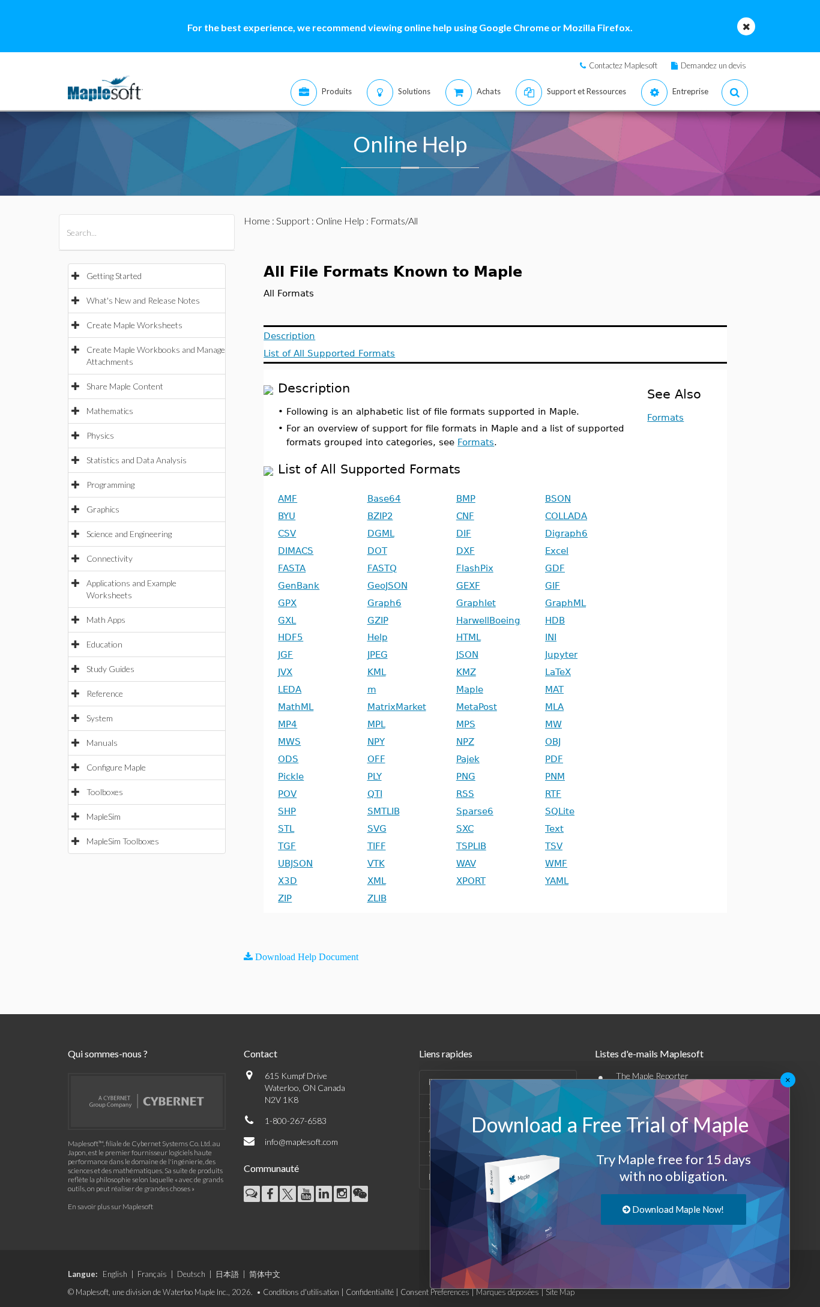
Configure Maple (116, 767)
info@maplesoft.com (301, 1142)
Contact (260, 1053)
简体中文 (264, 1274)
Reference (104, 693)
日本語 (227, 1274)
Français (152, 1274)
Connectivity (109, 558)
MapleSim (103, 816)
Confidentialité (370, 1292)
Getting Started (114, 276)
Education (104, 644)
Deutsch (191, 1274)
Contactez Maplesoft (623, 65)
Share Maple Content (124, 386)
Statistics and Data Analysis (136, 460)
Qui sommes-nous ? (108, 1053)
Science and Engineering (129, 534)
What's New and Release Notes (143, 300)
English (115, 1274)
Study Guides (110, 669)
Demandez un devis (713, 65)
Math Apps (105, 619)
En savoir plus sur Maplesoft (110, 1206)
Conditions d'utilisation (301, 1292)
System (99, 718)
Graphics (102, 509)
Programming (110, 484)
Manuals (102, 743)
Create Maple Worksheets (134, 325)
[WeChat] (360, 1194)
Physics (100, 435)
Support (293, 220)
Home (257, 220)
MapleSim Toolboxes (122, 841)
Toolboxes (104, 792)
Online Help (340, 220)
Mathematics (109, 411)
